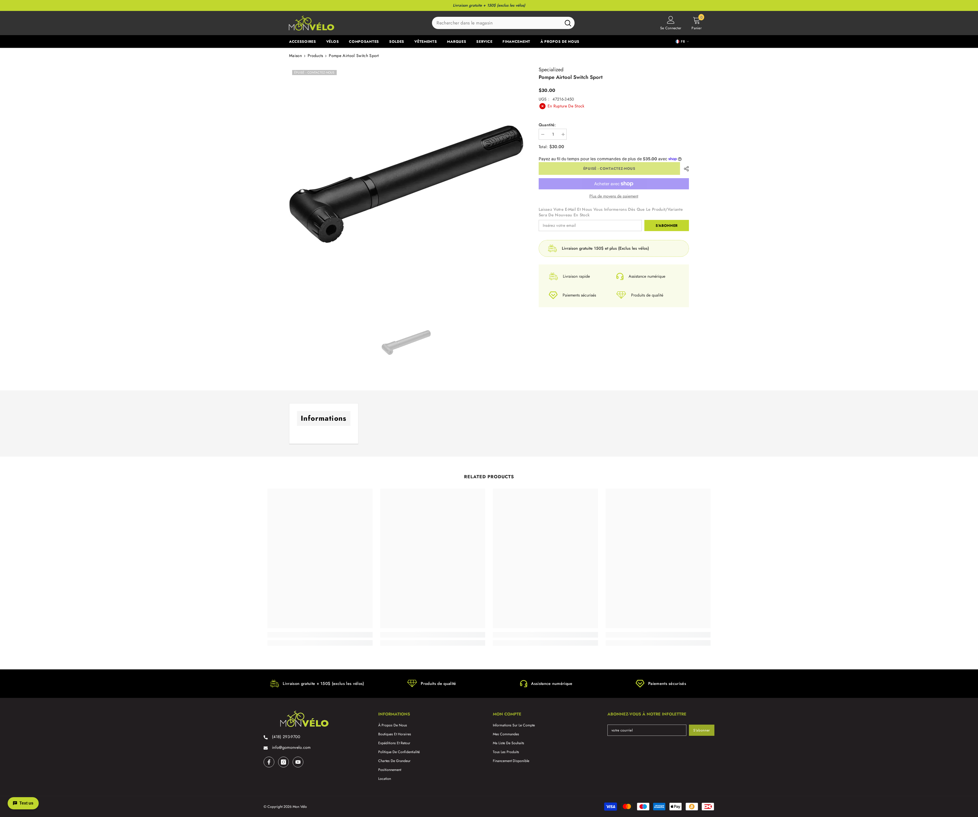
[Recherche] (503, 23)
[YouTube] (298, 762)
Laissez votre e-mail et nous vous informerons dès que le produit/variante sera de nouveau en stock (611, 212)
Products (315, 56)
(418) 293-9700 (286, 737)
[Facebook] (269, 762)
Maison (295, 56)
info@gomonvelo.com (291, 747)
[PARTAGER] (684, 169)
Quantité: (547, 125)
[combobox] (496, 23)
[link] (320, 635)
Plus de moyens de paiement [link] (613, 196)
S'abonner (667, 225)
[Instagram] (283, 762)
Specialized (551, 69)
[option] (406, 184)
